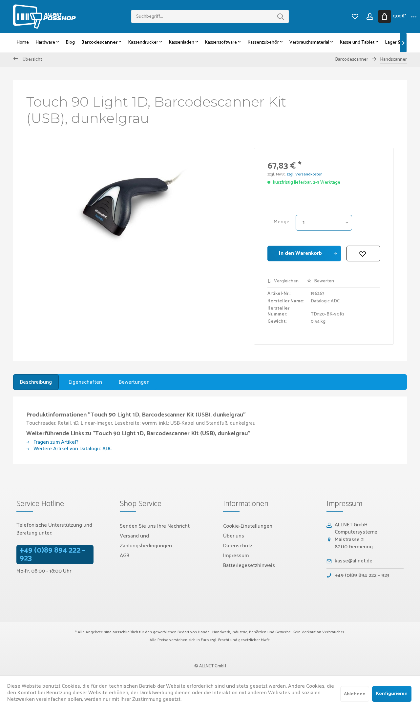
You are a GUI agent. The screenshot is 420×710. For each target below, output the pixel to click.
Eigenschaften (85, 382)
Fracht (223, 640)
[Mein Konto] (369, 16)
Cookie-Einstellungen (247, 526)
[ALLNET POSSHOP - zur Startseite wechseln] (72, 16)
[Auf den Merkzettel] (363, 253)
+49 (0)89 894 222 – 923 (53, 554)
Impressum (236, 555)
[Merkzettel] (354, 16)
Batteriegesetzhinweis (249, 565)
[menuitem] (210, 16)
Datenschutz (237, 545)
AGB (124, 555)
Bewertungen (134, 382)
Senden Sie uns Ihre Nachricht (155, 526)
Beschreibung (36, 382)
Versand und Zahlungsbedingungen (146, 541)
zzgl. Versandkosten (305, 174)
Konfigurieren (392, 694)
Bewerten (323, 281)
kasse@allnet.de (353, 561)
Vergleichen (286, 281)
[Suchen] (280, 16)
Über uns (233, 536)
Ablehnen (355, 694)
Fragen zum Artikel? (55, 442)
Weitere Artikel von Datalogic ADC (72, 448)
